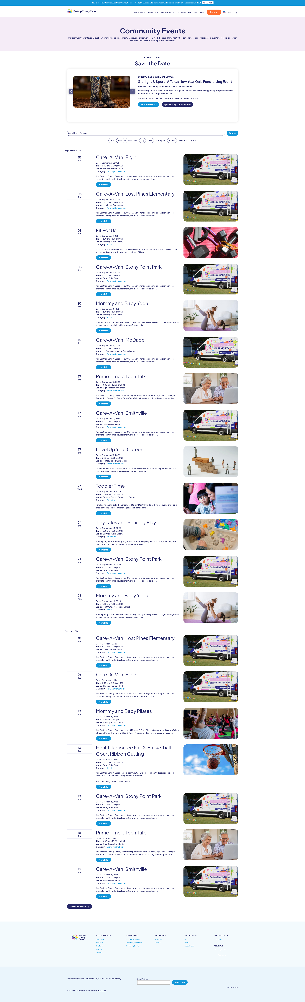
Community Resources (187, 12)
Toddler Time (110, 486)
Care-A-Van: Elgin (116, 157)
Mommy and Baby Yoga (122, 303)
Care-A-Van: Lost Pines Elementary (135, 194)
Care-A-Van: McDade (120, 340)
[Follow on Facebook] (216, 949)
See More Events (78, 906)
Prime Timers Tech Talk (121, 376)
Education (111, 500)
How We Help (137, 12)
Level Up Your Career (119, 449)
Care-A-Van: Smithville (121, 413)
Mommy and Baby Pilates (124, 711)
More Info (103, 184)
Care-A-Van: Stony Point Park (129, 267)
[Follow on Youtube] (225, 949)
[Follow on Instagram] (221, 949)
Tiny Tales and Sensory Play (126, 522)
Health (109, 244)
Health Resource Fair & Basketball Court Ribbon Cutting (133, 750)
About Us (152, 12)
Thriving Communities (116, 171)
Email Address (143, 979)
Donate (213, 12)
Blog (202, 12)
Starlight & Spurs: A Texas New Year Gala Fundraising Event (159, 3)
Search (232, 133)
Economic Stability (115, 390)
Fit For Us (106, 230)
